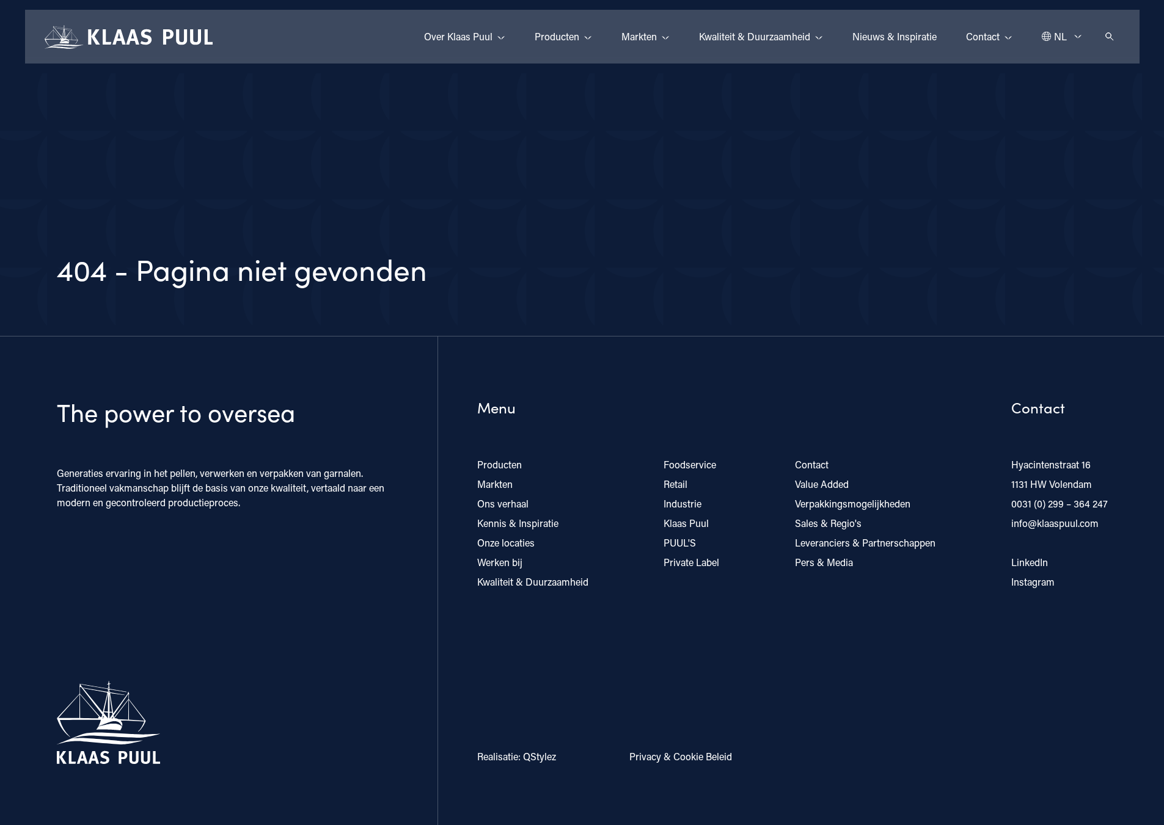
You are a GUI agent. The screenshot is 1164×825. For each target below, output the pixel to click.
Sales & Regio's (828, 523)
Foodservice (690, 464)
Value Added (822, 484)
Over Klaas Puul (458, 36)
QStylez (539, 756)
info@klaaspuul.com (1055, 523)
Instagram (1033, 581)
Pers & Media (824, 562)
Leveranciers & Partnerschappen (865, 542)
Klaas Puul (686, 523)
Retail (675, 484)
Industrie (682, 503)
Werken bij (499, 562)
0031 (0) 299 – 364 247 (1059, 503)
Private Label (691, 562)
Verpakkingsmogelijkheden (852, 503)
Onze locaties (506, 542)
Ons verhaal (503, 503)
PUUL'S (680, 542)
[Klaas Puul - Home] (129, 37)
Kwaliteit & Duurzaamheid (754, 36)
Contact (983, 36)
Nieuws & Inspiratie (894, 36)
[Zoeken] (1109, 36)
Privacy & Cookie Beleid (680, 756)
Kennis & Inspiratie (517, 523)
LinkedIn (1029, 562)
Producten (557, 36)
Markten (639, 36)
